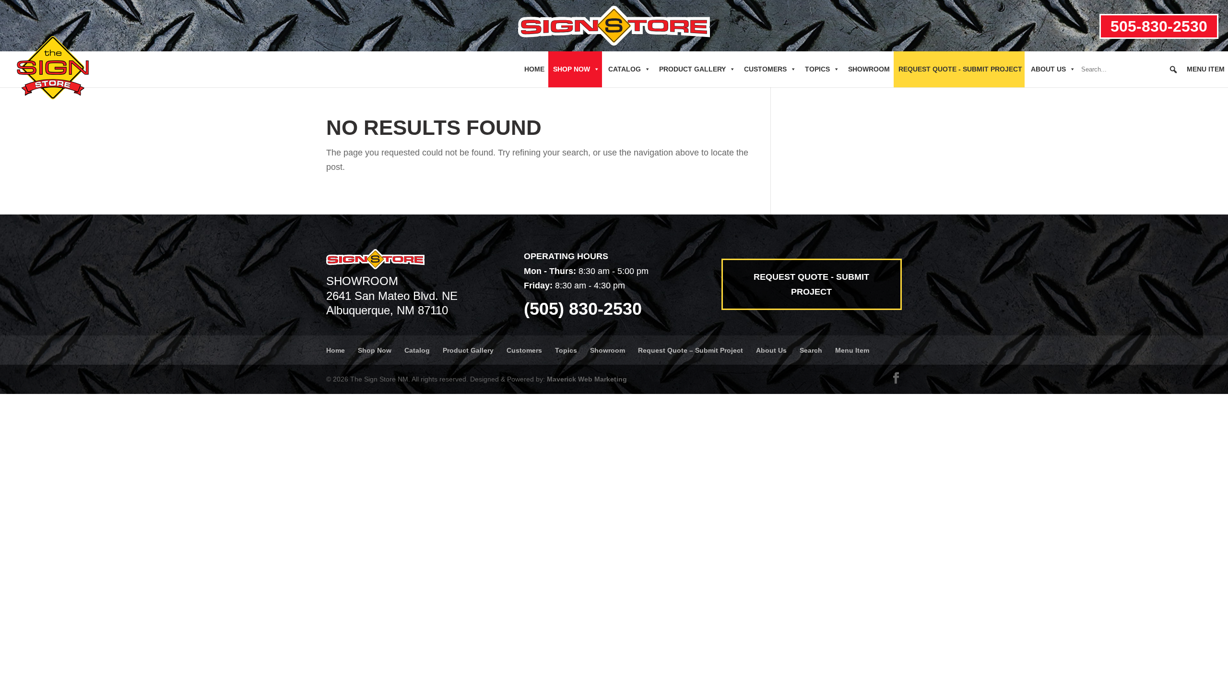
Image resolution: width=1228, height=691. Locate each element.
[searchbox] (1130, 69)
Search (811, 350)
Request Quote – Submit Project (690, 350)
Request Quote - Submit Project (960, 69)
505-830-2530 (1158, 26)
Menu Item (1206, 69)
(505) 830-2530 (583, 309)
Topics (817, 69)
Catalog (624, 69)
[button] (1173, 69)
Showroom (869, 69)
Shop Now (571, 69)
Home (534, 69)
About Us (1048, 69)
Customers (765, 69)
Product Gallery (692, 69)
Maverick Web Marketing (587, 379)
